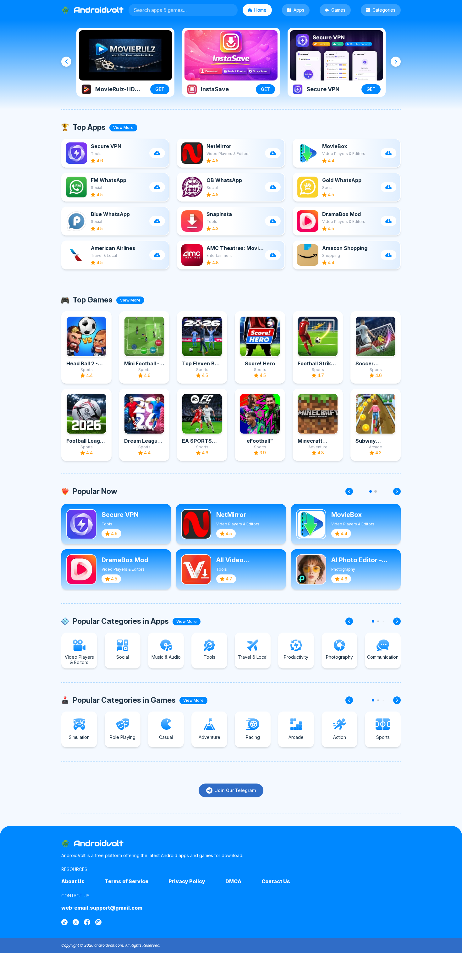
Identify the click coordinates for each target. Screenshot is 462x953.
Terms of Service (126, 881)
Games (338, 10)
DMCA (233, 881)
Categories (383, 10)
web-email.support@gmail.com (101, 908)
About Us (73, 881)
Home (260, 10)
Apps (299, 10)
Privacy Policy (186, 881)
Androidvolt (99, 843)
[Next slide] (396, 62)
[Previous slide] (66, 62)
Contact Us (275, 881)
